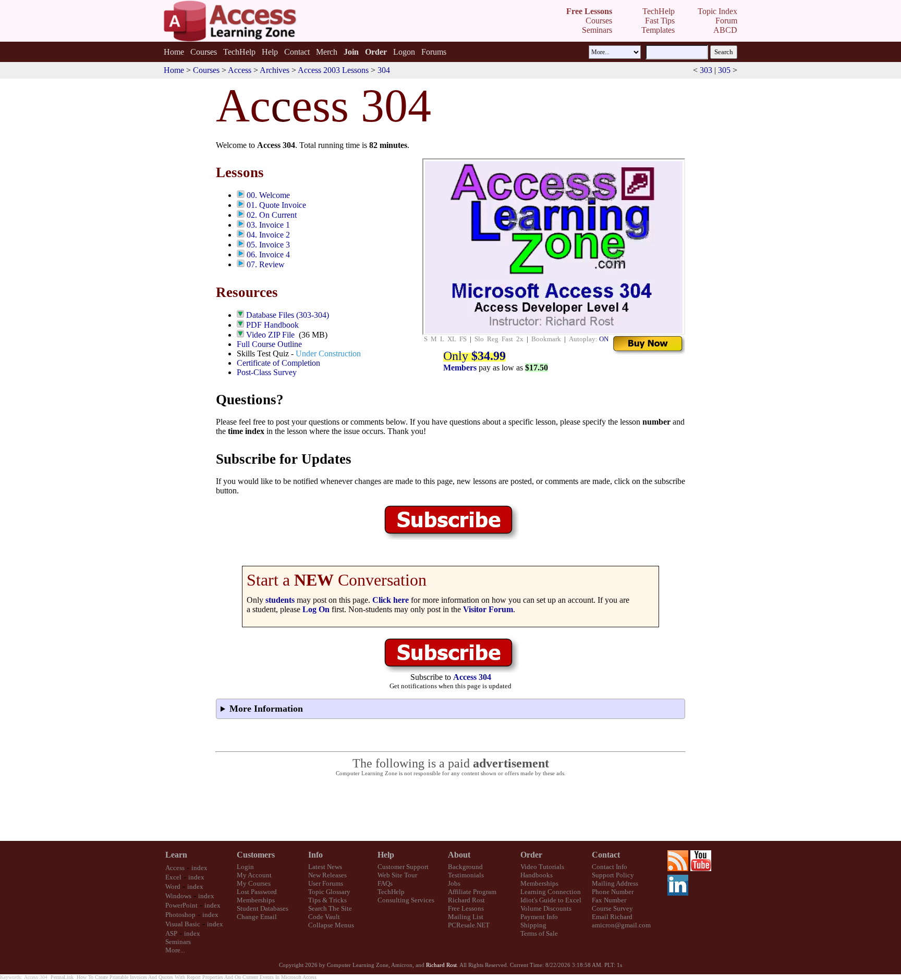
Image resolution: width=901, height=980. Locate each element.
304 (384, 70)
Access (239, 70)
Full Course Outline (269, 344)
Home (174, 51)
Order (531, 854)
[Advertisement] (450, 809)
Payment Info (539, 917)
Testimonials (466, 875)
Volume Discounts (545, 908)
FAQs (385, 883)
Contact (297, 51)
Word (172, 886)
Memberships (256, 900)
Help (270, 51)
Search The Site (330, 908)
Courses (203, 51)
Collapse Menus (331, 925)
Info (315, 854)
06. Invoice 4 (268, 254)
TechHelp (239, 51)
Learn (176, 854)
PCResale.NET (469, 925)
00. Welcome (268, 195)
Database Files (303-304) (287, 315)
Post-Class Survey (267, 372)
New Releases (327, 875)
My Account (254, 875)
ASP (171, 933)
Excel (173, 877)
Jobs (454, 883)
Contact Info (609, 867)
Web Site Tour (397, 875)
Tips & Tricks (327, 900)
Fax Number (609, 900)
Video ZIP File (270, 334)
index (199, 868)
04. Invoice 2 (268, 234)
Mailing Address (615, 883)
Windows (178, 896)
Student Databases (262, 908)
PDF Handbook (272, 324)
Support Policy (613, 875)
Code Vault (324, 917)
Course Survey (612, 908)
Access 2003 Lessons (333, 70)
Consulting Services (406, 900)
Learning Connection (550, 892)
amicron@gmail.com (621, 925)
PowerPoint (181, 905)
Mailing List (465, 917)
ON (603, 339)
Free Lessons (466, 908)
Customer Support (403, 867)
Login (245, 867)
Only (474, 356)
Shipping (533, 925)
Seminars (178, 942)
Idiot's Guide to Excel (550, 900)
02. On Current (272, 214)
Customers (256, 854)
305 (724, 70)
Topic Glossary (329, 892)
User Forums (325, 883)
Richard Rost (466, 900)
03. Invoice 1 (268, 224)
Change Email (257, 917)
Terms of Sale (539, 933)
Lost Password (257, 892)
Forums (433, 51)
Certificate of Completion (278, 362)
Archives (274, 70)
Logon (404, 51)
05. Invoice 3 (268, 244)
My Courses (254, 883)
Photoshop (180, 915)
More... (175, 950)
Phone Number (613, 892)
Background (465, 867)
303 (706, 70)
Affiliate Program (472, 892)
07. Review (266, 264)
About (459, 854)
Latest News (325, 867)
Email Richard (612, 917)
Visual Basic (182, 924)
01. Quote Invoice (276, 205)
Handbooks (536, 875)
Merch (326, 51)
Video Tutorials (542, 867)
